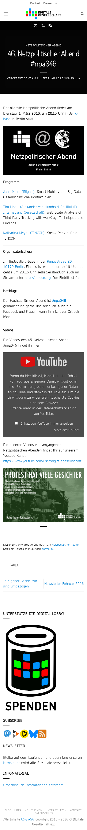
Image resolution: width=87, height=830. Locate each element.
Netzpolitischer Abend (43, 45)
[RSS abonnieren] (50, 26)
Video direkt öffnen (67, 430)
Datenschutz (44, 813)
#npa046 (59, 300)
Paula (75, 78)
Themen (36, 810)
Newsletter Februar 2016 (64, 583)
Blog (7, 810)
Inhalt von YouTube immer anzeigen (47, 423)
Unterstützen (56, 810)
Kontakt (35, 3)
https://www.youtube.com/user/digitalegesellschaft (42, 461)
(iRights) (28, 191)
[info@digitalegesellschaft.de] (36, 26)
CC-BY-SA (27, 819)
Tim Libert (11, 206)
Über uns (21, 810)
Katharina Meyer (16, 232)
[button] (5, 14)
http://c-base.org (38, 277)
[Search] (82, 14)
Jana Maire (11, 191)
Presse (47, 3)
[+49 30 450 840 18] (43, 26)
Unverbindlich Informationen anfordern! (33, 785)
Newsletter (11, 762)
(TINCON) (37, 232)
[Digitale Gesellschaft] (43, 13)
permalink (48, 549)
